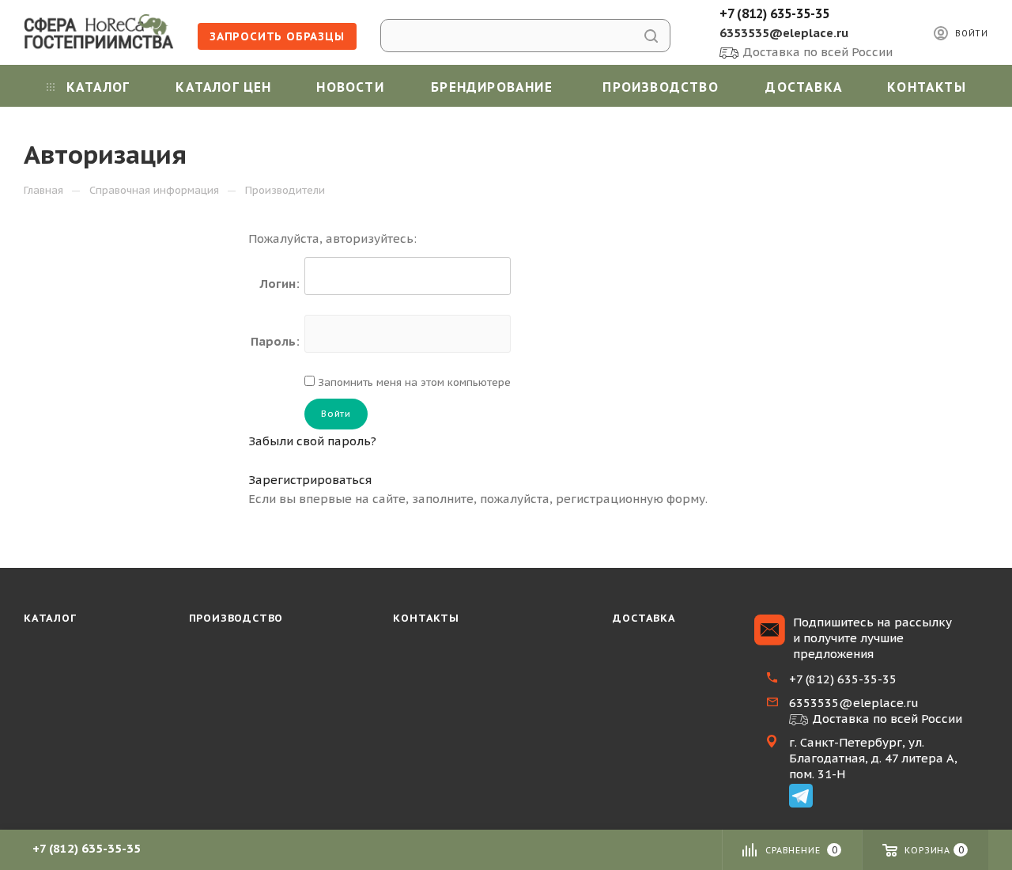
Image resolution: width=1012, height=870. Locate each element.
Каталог (50, 618)
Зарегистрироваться (310, 479)
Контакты (426, 618)
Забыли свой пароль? (312, 440)
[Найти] (651, 35)
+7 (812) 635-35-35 (774, 13)
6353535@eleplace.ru (783, 32)
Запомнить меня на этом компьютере (413, 382)
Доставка (644, 618)
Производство (236, 618)
